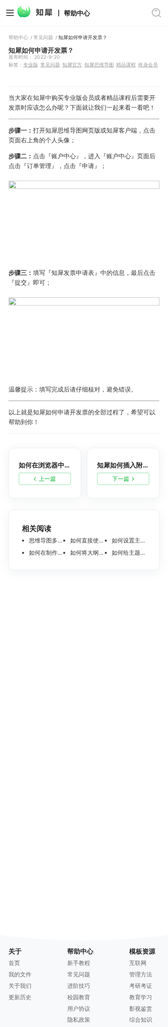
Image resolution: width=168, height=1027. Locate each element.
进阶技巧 (78, 985)
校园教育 (78, 997)
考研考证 (140, 985)
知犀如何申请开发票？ (82, 37)
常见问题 (43, 37)
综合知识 (140, 1019)
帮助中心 (77, 13)
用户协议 (78, 1008)
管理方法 (140, 974)
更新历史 (20, 997)
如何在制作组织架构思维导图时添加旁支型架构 (45, 552)
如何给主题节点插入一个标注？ (128, 552)
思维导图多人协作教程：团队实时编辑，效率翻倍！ (45, 540)
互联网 (137, 962)
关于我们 (20, 985)
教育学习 (140, 997)
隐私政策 (78, 1019)
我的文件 (20, 974)
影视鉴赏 (140, 1008)
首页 (14, 962)
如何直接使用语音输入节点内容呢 (87, 540)
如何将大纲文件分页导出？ (87, 552)
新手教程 (78, 962)
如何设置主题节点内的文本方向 (128, 540)
